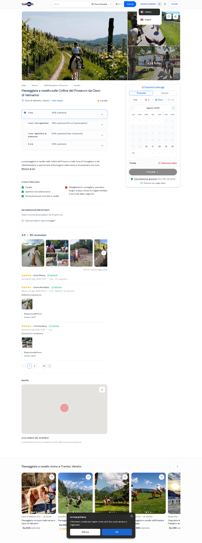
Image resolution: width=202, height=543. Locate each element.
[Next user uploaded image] (103, 253)
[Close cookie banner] (132, 516)
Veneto (35, 85)
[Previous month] (132, 108)
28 (140, 120)
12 (146, 133)
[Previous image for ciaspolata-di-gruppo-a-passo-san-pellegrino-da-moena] (171, 493)
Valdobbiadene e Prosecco (56, 85)
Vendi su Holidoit (148, 4)
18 (140, 140)
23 (44, 365)
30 (153, 120)
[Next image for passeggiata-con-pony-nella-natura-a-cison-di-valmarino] (52, 493)
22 (166, 140)
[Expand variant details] (102, 114)
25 (140, 146)
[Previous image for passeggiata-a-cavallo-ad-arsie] (61, 493)
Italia (24, 85)
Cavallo (77, 85)
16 (173, 133)
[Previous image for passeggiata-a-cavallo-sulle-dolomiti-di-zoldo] (98, 493)
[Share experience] (175, 16)
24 (133, 146)
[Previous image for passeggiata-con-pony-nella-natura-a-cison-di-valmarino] (25, 493)
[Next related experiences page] (177, 467)
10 (133, 133)
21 (159, 140)
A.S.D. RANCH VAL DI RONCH (35, 438)
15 (166, 133)
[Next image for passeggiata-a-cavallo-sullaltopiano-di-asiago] (162, 493)
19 (146, 140)
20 (153, 140)
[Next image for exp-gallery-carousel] (124, 46)
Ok (116, 532)
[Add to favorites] (169, 16)
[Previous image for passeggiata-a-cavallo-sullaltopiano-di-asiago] (135, 493)
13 (153, 133)
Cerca (130, 4)
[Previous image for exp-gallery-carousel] (25, 46)
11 (140, 133)
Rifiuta (85, 532)
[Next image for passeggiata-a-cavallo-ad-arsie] (89, 493)
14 (159, 133)
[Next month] (173, 108)
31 (160, 120)
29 (146, 120)
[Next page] (49, 366)
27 (133, 120)
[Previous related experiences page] (170, 467)
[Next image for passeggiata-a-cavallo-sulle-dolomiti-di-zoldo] (126, 493)
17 (133, 140)
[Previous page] (24, 366)
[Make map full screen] (102, 390)
